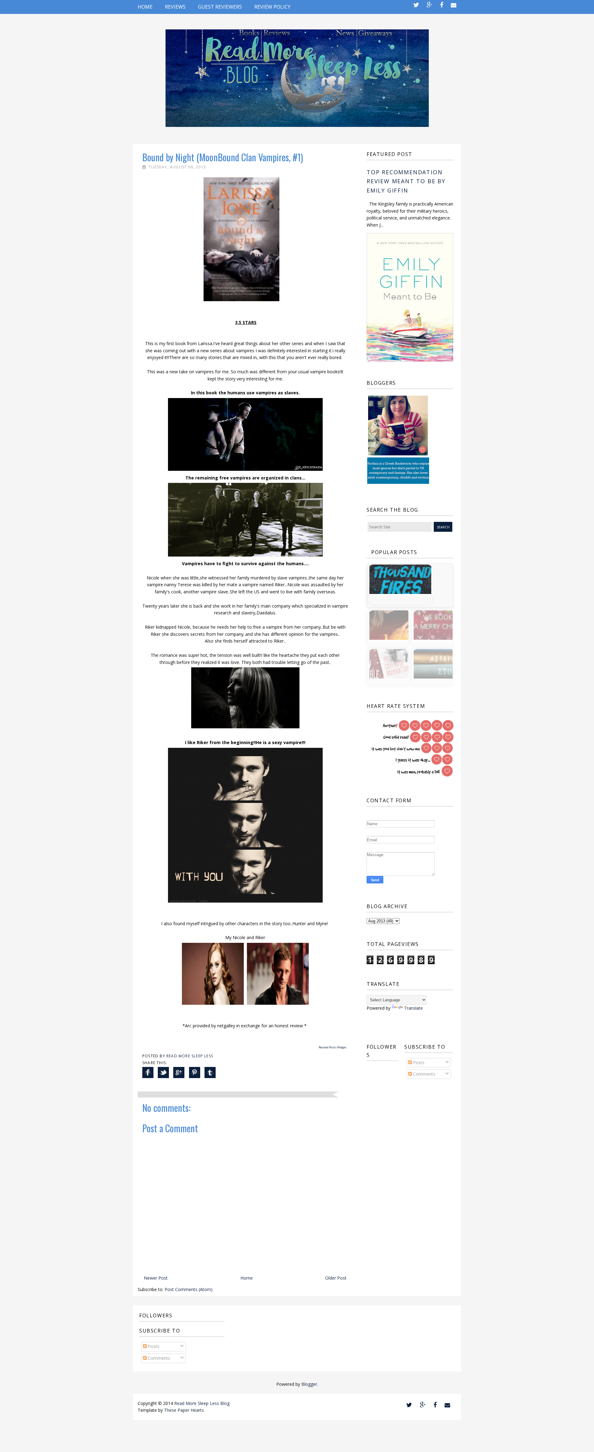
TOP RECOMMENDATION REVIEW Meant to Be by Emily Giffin (406, 181)
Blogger (309, 1384)
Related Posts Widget (332, 1047)
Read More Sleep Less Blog (202, 1403)
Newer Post (156, 1278)
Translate (413, 1008)
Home (145, 6)
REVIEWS (175, 6)
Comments (423, 1074)
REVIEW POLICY (272, 6)
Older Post (335, 1278)
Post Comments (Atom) (189, 1289)
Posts (418, 1062)
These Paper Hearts (184, 1410)
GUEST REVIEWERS (220, 6)
